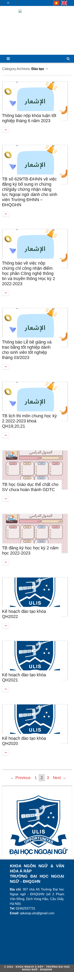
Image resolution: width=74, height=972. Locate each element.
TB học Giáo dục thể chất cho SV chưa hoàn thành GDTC (30, 487)
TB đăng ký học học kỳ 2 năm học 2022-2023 (30, 550)
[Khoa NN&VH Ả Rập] (37, 32)
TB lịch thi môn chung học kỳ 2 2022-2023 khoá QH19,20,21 (29, 421)
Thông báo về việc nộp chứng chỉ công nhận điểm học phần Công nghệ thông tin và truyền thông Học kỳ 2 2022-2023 (28, 273)
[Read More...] (5, 130)
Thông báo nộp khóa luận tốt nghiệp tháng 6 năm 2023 (29, 118)
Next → (59, 777)
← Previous (20, 777)
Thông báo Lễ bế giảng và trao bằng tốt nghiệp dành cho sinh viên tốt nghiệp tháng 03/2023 (27, 350)
